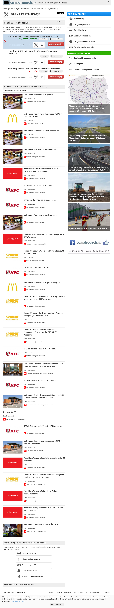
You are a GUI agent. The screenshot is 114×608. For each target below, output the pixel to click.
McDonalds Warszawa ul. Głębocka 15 (40, 94)
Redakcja (59, 592)
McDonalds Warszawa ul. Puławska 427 (40, 149)
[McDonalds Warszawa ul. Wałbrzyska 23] (12, 222)
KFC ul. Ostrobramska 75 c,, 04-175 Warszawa (43, 426)
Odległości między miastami (86, 70)
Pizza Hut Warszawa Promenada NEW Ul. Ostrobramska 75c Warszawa (41, 170)
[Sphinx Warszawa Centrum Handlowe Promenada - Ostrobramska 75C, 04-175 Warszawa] (12, 334)
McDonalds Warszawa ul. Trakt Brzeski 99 (41, 130)
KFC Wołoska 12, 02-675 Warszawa (38, 267)
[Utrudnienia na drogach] (89, 217)
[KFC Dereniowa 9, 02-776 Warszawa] (12, 190)
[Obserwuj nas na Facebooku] (89, 243)
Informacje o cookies (81, 592)
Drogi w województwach (84, 41)
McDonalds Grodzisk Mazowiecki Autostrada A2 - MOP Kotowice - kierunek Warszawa (44, 365)
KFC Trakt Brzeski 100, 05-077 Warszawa (40, 349)
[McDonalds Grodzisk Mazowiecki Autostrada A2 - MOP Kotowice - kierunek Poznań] (12, 401)
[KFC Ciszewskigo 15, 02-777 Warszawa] (12, 385)
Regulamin (67, 592)
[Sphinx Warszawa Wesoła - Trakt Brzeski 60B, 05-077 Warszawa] (12, 255)
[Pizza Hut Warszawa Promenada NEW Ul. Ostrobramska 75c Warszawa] (12, 173)
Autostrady (78, 19)
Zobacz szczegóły (55, 44)
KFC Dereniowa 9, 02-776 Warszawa (39, 185)
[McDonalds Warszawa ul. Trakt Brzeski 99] (12, 137)
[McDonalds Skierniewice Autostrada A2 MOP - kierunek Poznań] (12, 118)
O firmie (50, 592)
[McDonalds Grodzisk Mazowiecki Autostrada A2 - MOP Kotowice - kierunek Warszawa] (12, 369)
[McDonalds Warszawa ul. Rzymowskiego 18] (12, 287)
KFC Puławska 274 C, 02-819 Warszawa (40, 200)
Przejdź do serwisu (57, 604)
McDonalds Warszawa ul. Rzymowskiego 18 (42, 282)
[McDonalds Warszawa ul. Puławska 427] (12, 156)
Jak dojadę (78, 64)
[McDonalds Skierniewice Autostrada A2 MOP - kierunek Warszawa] (12, 447)
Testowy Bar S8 (9, 412)
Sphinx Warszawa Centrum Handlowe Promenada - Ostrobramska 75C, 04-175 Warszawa (40, 332)
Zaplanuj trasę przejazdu (84, 58)
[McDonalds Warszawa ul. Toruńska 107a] (12, 530)
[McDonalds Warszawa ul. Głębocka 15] (12, 101)
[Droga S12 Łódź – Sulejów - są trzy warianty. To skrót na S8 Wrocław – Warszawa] (89, 129)
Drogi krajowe (79, 30)
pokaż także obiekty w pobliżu (15, 90)
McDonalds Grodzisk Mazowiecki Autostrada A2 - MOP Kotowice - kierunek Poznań (44, 396)
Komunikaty (106, 592)
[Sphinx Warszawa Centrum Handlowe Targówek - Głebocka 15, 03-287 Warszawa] (12, 479)
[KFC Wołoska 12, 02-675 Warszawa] (12, 272)
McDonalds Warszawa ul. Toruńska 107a (41, 524)
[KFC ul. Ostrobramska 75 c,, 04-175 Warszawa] (12, 431)
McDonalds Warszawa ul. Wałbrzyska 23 (40, 215)
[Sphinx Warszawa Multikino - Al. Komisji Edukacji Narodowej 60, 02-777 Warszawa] (12, 301)
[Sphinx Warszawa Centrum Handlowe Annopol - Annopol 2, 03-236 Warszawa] (12, 318)
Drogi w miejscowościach (84, 47)
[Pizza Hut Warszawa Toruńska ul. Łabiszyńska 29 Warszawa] (12, 463)
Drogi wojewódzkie (82, 36)
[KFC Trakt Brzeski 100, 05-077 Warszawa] (12, 353)
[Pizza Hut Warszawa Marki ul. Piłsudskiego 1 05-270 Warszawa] (12, 239)
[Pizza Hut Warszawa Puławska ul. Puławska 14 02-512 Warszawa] (12, 496)
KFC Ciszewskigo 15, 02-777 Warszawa (40, 380)
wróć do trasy (60, 22)
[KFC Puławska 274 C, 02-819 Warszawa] (12, 205)
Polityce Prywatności (17, 601)
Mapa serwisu (94, 592)
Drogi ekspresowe (81, 24)
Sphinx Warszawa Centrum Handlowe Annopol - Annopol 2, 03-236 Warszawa (44, 314)
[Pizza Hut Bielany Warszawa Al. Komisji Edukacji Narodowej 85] (12, 512)
